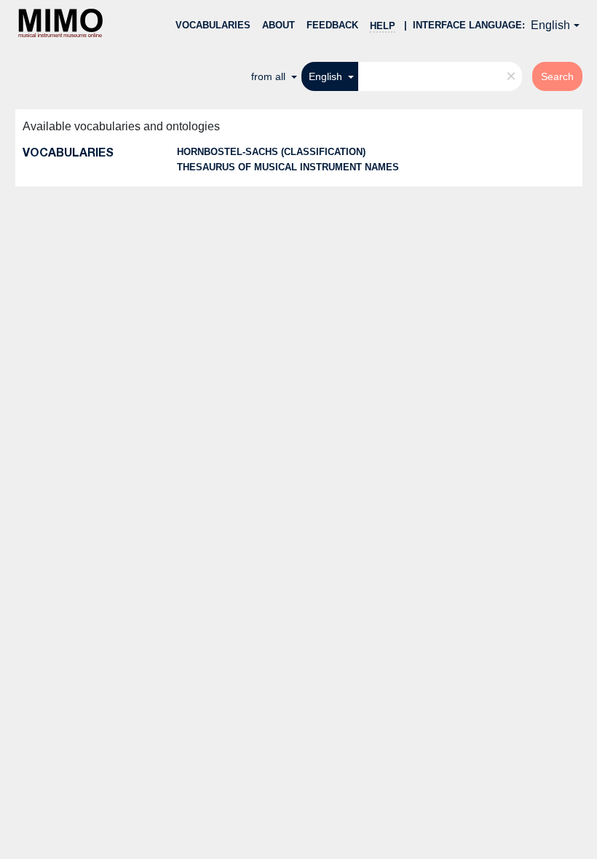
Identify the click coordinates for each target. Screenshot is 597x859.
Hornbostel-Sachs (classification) (271, 151)
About (278, 25)
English (550, 25)
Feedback (332, 25)
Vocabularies (212, 25)
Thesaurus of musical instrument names (288, 167)
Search (557, 76)
